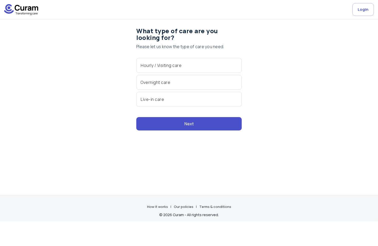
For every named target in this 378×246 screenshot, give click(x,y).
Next (189, 124)
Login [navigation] (363, 9)
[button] (189, 65)
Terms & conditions (215, 206)
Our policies (183, 206)
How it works (157, 206)
